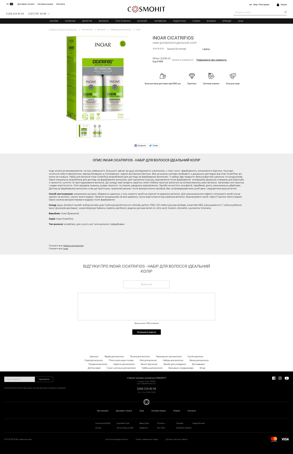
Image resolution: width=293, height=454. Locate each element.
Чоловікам (160, 21)
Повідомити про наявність (211, 59)
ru (8, 4)
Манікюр (142, 21)
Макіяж (54, 21)
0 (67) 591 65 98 (37, 13)
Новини (176, 411)
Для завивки (198, 364)
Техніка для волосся (140, 356)
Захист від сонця (149, 364)
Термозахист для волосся (169, 356)
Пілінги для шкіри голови (121, 360)
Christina (161, 423)
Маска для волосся (199, 360)
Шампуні (94, 356)
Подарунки (179, 21)
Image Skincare (198, 423)
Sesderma (144, 428)
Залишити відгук (146, 332)
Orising (98, 428)
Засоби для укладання (174, 364)
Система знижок (158, 411)
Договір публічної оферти (177, 439)
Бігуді (202, 368)
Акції (240, 21)
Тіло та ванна (122, 21)
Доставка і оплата (124, 411)
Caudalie (179, 423)
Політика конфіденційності (116, 439)
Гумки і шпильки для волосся (121, 368)
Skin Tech (161, 428)
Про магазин (102, 411)
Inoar (65, 248)
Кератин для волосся (124, 364)
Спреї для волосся (94, 360)
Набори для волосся (73, 245)
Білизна (211, 21)
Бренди (227, 21)
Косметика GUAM (102, 423)
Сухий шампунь (195, 356)
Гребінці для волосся (152, 368)
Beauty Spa (144, 423)
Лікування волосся (97, 364)
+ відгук (206, 49)
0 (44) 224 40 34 (15, 13)
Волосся (104, 21)
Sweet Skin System (184, 428)
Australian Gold (123, 423)
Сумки (196, 21)
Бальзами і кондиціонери (181, 368)
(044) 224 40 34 (146, 388)
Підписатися (44, 379)
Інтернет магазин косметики (63, 29)
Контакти (192, 411)
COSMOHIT (146, 9)
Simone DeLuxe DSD (125, 428)
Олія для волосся (148, 360)
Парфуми (70, 21)
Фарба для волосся (114, 356)
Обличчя (87, 21)
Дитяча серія (94, 368)
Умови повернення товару (147, 439)
